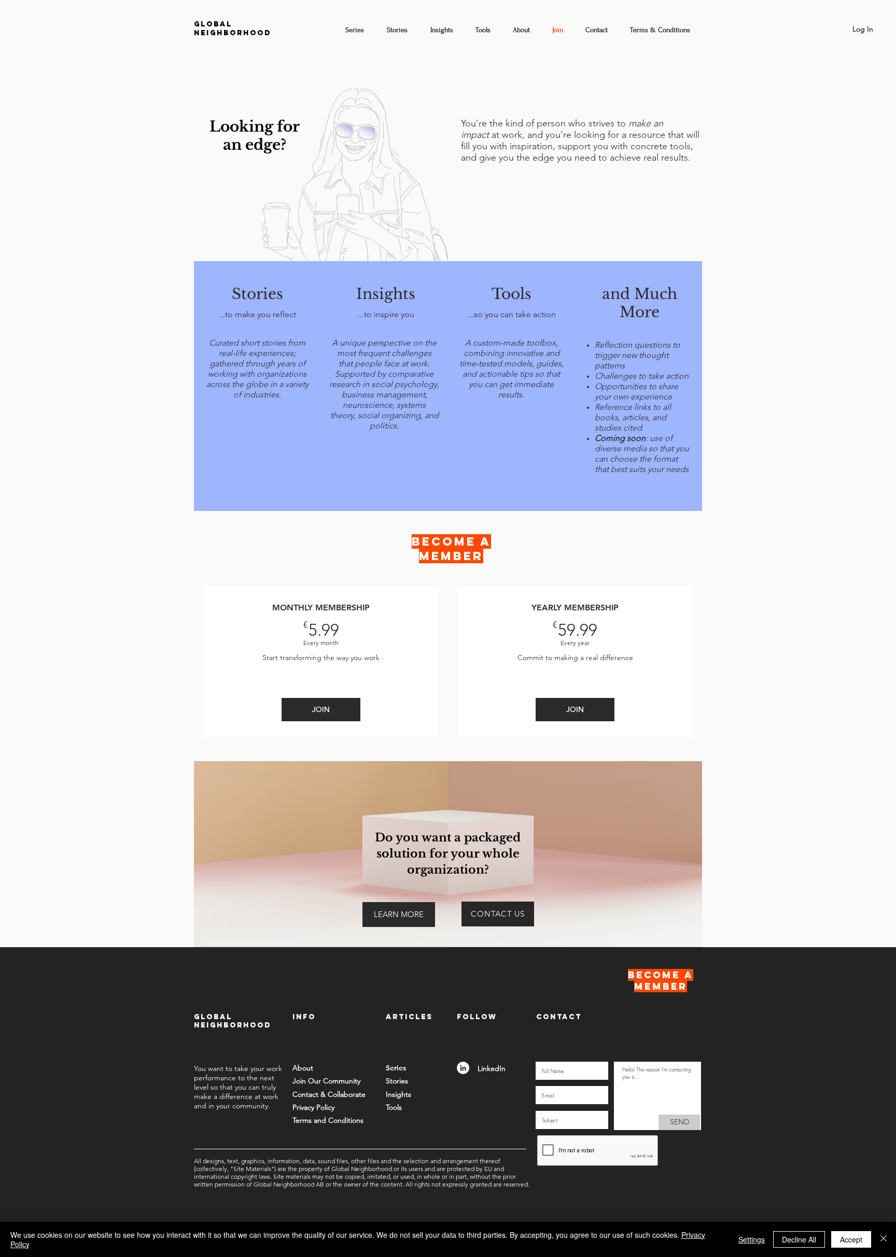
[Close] (883, 1239)
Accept (851, 1239)
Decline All (799, 1239)
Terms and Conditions (327, 1120)
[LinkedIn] (463, 1068)
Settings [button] (751, 1239)
